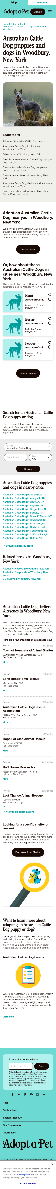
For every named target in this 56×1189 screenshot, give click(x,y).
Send (41, 1066)
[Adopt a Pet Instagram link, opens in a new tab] (38, 1094)
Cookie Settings (28, 1183)
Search (28, 469)
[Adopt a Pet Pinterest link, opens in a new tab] (26, 1094)
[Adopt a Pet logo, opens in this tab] (28, 1147)
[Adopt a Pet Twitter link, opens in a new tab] (19, 1094)
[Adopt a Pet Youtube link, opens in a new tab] (32, 1094)
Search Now (28, 249)
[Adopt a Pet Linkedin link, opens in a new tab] (43, 1094)
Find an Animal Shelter (28, 852)
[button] (50, 295)
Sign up (38, 11)
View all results (28, 373)
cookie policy (23, 1174)
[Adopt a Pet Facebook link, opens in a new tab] (13, 1094)
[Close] (52, 1164)
